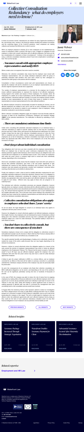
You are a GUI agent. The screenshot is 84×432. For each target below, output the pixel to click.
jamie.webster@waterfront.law (70, 57)
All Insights (43, 307)
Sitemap (80, 422)
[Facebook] (62, 76)
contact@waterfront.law (11, 416)
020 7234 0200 (7, 414)
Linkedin (4, 418)
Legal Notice (36, 422)
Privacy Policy (51, 422)
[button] (79, 3)
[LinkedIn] (67, 76)
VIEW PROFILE (62, 64)
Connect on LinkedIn (67, 60)
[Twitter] (72, 76)
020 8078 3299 (65, 54)
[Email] (77, 76)
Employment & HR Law (33, 27)
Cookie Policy (66, 422)
